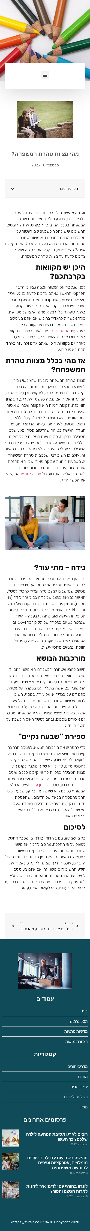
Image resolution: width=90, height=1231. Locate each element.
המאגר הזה (60, 330)
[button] (45, 75)
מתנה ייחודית (31, 473)
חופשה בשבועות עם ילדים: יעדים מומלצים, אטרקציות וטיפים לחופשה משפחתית (57, 1162)
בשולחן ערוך (40, 784)
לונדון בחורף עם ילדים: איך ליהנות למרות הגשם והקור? (57, 1189)
